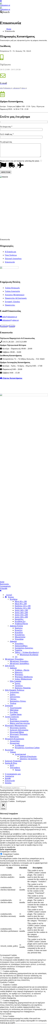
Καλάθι (8, 778)
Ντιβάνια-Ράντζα (21, 624)
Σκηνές (17, 683)
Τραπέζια (18, 650)
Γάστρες (13, 699)
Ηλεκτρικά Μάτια (17, 732)
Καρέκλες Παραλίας (23, 688)
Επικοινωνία (10, 262)
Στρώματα (9, 705)
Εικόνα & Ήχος (11, 763)
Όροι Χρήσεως (11, 255)
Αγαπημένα (9, 776)
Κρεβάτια (13, 599)
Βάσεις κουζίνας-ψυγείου (20, 723)
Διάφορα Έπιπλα (16, 626)
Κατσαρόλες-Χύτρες (18, 701)
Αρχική (9, 595)
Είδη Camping (15, 681)
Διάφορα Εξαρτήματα (28, 756)
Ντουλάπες (19, 643)
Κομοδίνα (19, 632)
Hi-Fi (12, 765)
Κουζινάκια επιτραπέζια (19, 721)
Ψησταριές (19, 674)
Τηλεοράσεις (15, 767)
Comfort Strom (16, 714)
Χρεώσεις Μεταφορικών (14, 295)
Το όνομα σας (6, 126)
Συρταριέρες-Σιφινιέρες (24, 648)
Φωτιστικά (9, 750)
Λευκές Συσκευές (12, 717)
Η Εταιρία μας (10, 252)
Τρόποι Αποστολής (12, 291)
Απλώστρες (14, 692)
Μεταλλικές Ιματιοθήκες (19, 663)
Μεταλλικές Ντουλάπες (14, 659)
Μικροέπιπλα (20, 637)
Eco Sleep (14, 712)
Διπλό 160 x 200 (21, 617)
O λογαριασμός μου (13, 774)
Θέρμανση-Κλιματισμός (14, 739)
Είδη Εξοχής (10, 666)
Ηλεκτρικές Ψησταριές (19, 734)
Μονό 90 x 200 (21, 604)
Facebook (4, 326)
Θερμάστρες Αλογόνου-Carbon (27, 748)
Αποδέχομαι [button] (21, 801)
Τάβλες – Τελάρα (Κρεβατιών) (27, 652)
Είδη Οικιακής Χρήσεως (14, 690)
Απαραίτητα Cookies (11, 854)
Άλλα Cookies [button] (5, 1014)
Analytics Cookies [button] (7, 982)
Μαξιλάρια (14, 710)
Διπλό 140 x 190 (21, 610)
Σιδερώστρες (15, 697)
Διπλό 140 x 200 (21, 612)
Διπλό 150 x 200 (21, 615)
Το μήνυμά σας (6, 142)
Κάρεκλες (19, 672)
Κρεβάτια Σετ (20, 621)
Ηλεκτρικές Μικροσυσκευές (16, 725)
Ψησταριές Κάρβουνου (24, 677)
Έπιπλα (11, 597)
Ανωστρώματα (15, 708)
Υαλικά (17, 770)
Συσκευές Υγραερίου (13, 761)
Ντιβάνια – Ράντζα (22, 670)
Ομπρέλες (19, 686)
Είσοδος (8, 783)
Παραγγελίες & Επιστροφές (16, 298)
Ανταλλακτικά (20, 754)
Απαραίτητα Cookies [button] (8, 852)
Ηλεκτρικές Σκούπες (18, 728)
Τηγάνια (13, 703)
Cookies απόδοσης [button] (7, 969)
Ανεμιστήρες (15, 741)
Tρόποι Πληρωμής (12, 288)
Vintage (13, 752)
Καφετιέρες (14, 736)
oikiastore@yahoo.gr (10, 320)
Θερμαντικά (14, 743)
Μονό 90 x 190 (21, 601)
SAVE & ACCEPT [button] (7, 1023)
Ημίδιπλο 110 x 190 (23, 606)
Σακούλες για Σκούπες (28, 759)
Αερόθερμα (19, 745)
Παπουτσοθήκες (21, 646)
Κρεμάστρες (20, 635)
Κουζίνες (13, 719)
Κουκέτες (18, 630)
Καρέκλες (19, 628)
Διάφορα (13, 641)
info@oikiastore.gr (9, 317)
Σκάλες (13, 694)
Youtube (11, 326)
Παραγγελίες (10, 305)
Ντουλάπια (19, 639)
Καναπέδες (19, 619)
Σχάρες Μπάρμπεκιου (23, 679)
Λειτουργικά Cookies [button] (8, 955)
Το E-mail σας (7, 134)
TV (16, 657)
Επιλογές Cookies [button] (8, 801)
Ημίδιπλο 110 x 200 (23, 608)
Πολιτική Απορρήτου (13, 259)
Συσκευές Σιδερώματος (19, 730)
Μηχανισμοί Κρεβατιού (29, 655)
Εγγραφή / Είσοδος (12, 302)
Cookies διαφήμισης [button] (8, 998)
